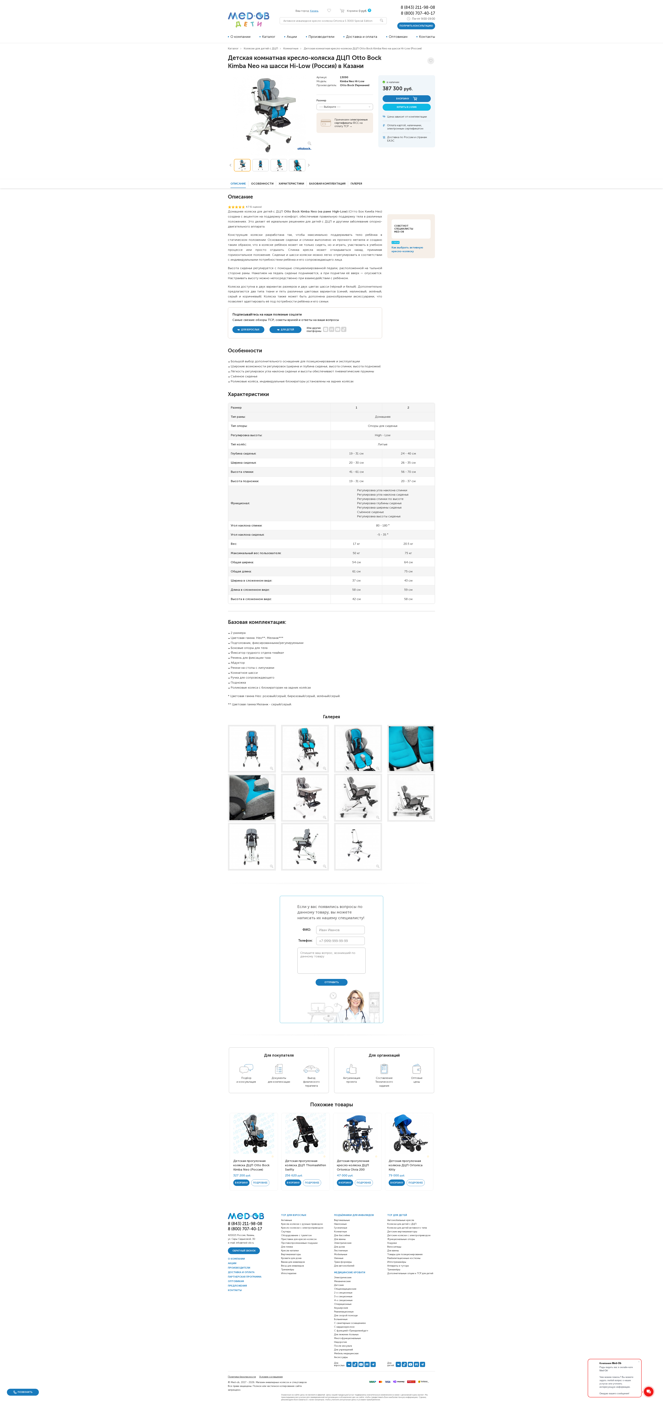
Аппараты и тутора (398, 1265)
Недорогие (340, 1342)
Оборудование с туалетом (296, 1235)
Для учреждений (343, 1349)
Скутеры (286, 1231)
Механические (342, 1281)
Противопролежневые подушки (299, 1242)
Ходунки (392, 1242)
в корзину (403, 98)
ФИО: (306, 930)
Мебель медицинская (346, 1353)
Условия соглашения (271, 1376)
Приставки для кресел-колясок (299, 1239)
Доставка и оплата (361, 37)
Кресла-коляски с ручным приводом (302, 1224)
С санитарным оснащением (350, 1323)
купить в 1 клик (407, 107)
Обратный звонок (244, 1250)
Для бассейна (342, 1235)
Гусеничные (340, 1227)
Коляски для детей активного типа (407, 1227)
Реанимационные (344, 1311)
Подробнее (260, 1182)
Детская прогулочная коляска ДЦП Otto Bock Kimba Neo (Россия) (251, 1165)
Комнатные (290, 48)
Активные (286, 1220)
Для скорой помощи (346, 1315)
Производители (321, 37)
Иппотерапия (288, 1273)
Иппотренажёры (396, 1261)
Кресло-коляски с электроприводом (302, 1227)
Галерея (356, 183)
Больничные (341, 1319)
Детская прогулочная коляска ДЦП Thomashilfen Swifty (305, 1165)
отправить (331, 982)
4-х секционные (343, 1300)
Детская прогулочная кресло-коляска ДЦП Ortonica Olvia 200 (353, 1165)
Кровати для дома (291, 1258)
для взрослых (250, 329)
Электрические (343, 1242)
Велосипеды (394, 1246)
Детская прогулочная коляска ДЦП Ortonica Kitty (405, 1165)
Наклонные (340, 1224)
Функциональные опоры (401, 1239)
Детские (339, 1285)
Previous (230, 165)
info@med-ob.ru (245, 1242)
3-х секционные (343, 1296)
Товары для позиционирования (404, 1254)
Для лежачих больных (346, 1334)
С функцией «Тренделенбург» (351, 1330)
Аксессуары (341, 1357)
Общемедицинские (345, 1288)
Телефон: (304, 941)
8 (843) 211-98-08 (418, 7)
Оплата (391, 125)
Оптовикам (398, 37)
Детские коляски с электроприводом (408, 1235)
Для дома (339, 1246)
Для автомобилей (344, 1265)
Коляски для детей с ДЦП (261, 48)
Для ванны (340, 1239)
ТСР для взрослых (293, 1215)
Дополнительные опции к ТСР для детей (410, 1273)
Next (308, 165)
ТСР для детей (397, 1215)
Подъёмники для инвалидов (354, 1215)
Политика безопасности (242, 1376)
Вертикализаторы (291, 1254)
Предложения (237, 1285)
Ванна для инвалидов (293, 1261)
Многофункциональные (347, 1338)
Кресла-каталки (290, 1250)
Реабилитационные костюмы (403, 1258)
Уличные (338, 1258)
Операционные (343, 1304)
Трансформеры (343, 1261)
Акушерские (341, 1307)
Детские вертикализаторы (402, 1231)
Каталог (268, 37)
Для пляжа (287, 1246)
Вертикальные (342, 1220)
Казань (314, 10)
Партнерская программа (244, 1276)
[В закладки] (430, 60)
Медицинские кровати (349, 1272)
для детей (287, 329)
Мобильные (340, 1254)
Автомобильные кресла (400, 1220)
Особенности (262, 183)
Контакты (427, 37)
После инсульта (343, 1345)
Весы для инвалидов (292, 1265)
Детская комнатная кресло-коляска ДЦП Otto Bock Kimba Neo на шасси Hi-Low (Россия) (363, 48)
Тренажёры (287, 1269)
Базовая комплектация (327, 183)
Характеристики (291, 183)
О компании (240, 37)
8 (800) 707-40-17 (418, 13)
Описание (238, 183)
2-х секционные (343, 1292)
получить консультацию (416, 26)
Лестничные (341, 1250)
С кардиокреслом (344, 1326)
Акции (292, 37)
